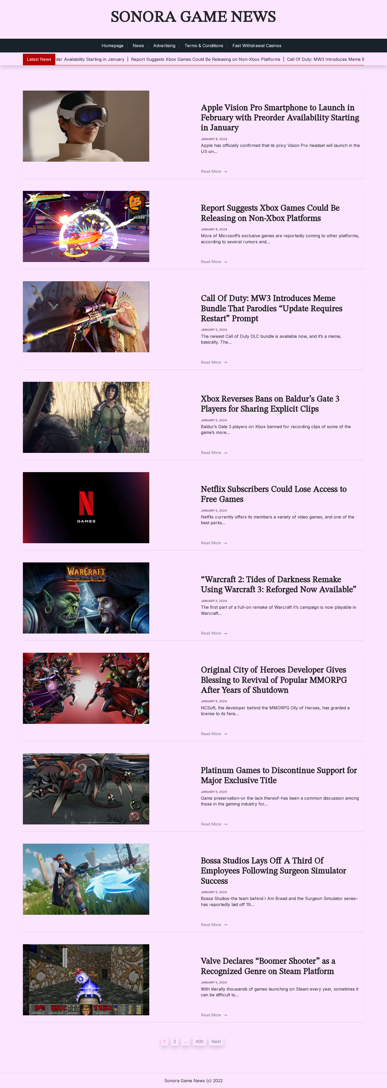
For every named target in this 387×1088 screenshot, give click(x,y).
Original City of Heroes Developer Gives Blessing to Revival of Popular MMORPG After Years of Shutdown (274, 680)
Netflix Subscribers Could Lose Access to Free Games (274, 495)
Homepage (112, 45)
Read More (211, 171)
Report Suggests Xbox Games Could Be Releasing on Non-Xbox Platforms (270, 213)
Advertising (164, 45)
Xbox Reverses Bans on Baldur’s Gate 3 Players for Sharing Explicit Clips (270, 404)
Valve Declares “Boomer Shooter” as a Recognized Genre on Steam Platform (268, 966)
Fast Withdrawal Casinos (256, 45)
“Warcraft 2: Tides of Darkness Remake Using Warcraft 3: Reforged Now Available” (278, 585)
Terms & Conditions (204, 45)
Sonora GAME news (193, 17)
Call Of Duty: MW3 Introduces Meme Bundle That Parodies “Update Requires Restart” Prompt (272, 309)
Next (216, 1041)
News (138, 45)
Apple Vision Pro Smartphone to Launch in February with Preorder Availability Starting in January (280, 118)
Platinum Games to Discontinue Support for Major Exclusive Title (279, 776)
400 (199, 1041)
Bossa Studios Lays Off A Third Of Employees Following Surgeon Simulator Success (273, 871)
